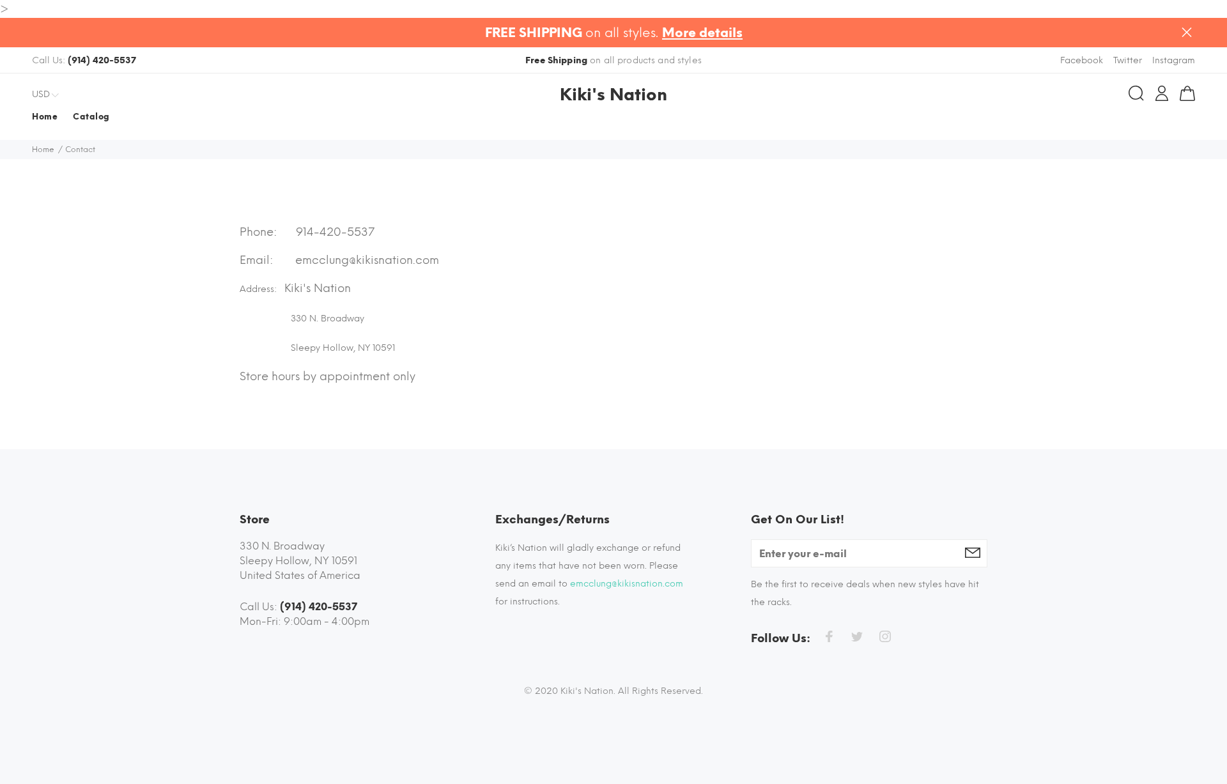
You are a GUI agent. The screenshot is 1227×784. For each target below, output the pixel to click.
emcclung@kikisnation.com (367, 260)
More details (702, 32)
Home (43, 149)
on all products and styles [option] (613, 60)
